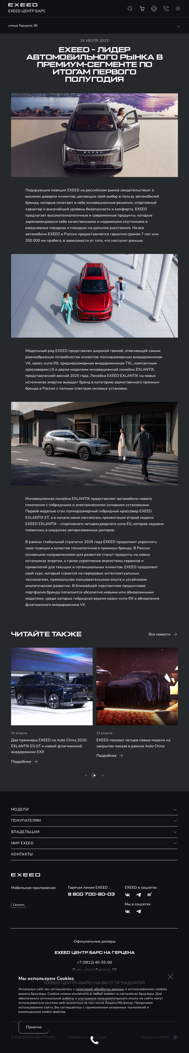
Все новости (160, 634)
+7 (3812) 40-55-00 (94, 962)
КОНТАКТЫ (22, 854)
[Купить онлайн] (142, 8)
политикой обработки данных (100, 989)
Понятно (33, 1027)
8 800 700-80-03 (91, 894)
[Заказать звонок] (166, 8)
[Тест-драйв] (154, 8)
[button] (170, 976)
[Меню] (178, 8)
